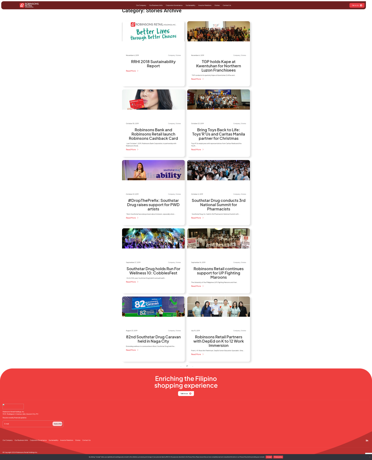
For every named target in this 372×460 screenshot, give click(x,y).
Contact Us (227, 5)
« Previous (175, 366)
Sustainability (190, 5)
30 (189, 366)
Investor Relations (204, 5)
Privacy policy (278, 457)
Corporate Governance (174, 5)
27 (183, 366)
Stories (217, 5)
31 (191, 366)
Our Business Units (156, 5)
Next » (197, 366)
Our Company (141, 5)
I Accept (269, 457)
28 (185, 366)
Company (171, 55)
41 (194, 366)
